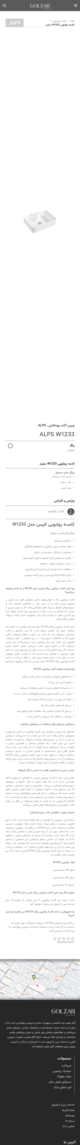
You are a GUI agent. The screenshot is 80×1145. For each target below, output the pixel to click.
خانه (71, 21)
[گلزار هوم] (40, 1012)
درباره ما (70, 1121)
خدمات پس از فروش (63, 1105)
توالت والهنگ (64, 1076)
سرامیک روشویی (61, 1071)
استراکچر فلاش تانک (60, 1082)
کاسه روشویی (59, 21)
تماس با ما (69, 1126)
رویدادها (70, 1115)
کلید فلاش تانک (62, 1087)
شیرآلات (66, 1066)
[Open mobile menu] (75, 5)
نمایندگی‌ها (68, 1110)
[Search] (4, 5)
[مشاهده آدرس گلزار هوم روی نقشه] (40, 979)
